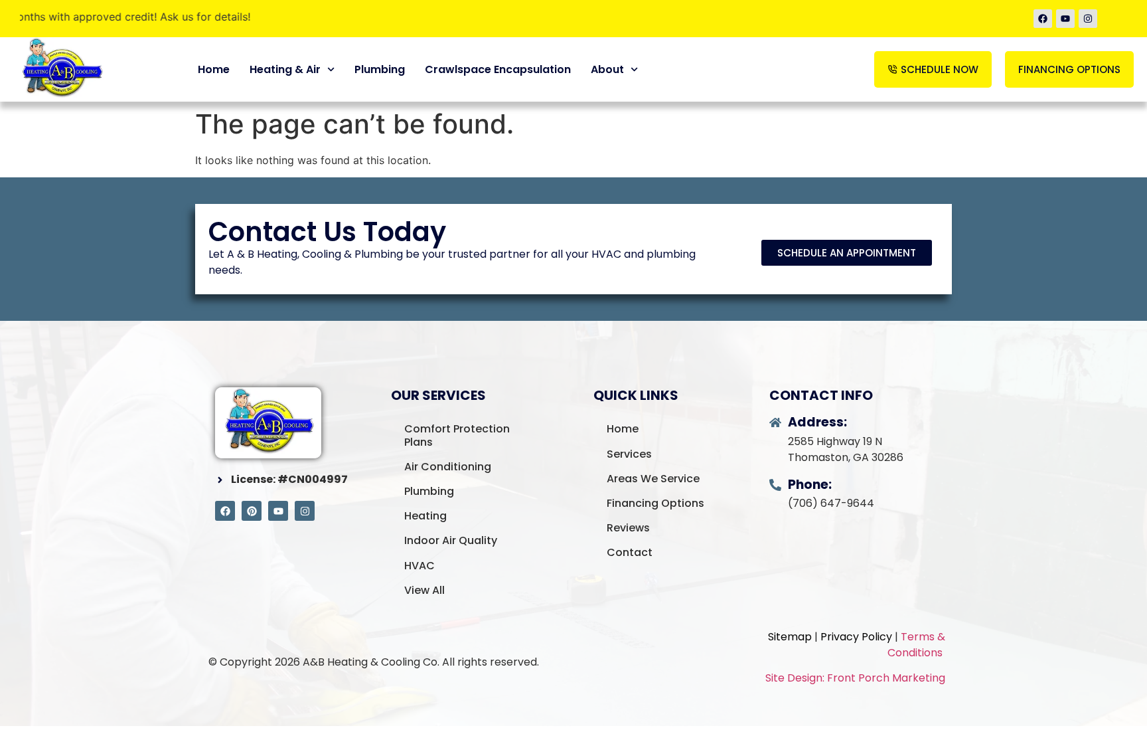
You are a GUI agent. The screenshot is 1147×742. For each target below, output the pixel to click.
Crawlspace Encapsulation (498, 69)
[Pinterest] (252, 511)
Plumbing (379, 69)
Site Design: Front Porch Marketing (855, 678)
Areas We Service (653, 478)
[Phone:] (775, 485)
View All (424, 590)
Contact (629, 552)
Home (214, 69)
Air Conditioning (447, 466)
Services (629, 454)
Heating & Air (285, 69)
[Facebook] (1042, 18)
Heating (425, 515)
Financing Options (655, 503)
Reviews (628, 527)
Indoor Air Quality (450, 540)
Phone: (810, 485)
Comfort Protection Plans (457, 435)
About (607, 69)
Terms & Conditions (916, 644)
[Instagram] (1088, 18)
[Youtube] (1065, 18)
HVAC (419, 565)
